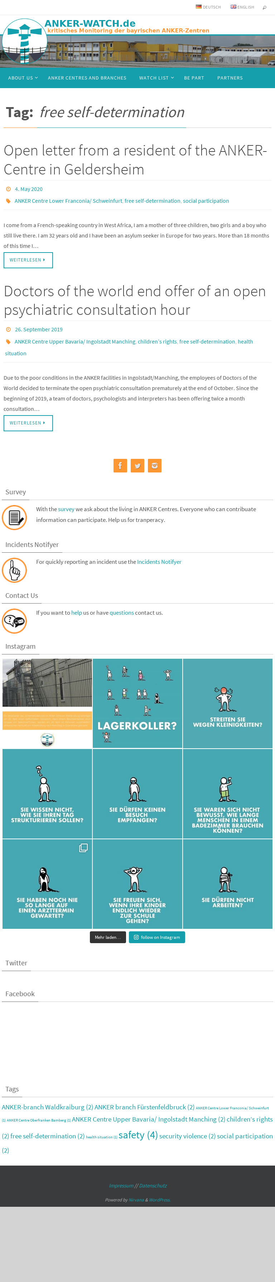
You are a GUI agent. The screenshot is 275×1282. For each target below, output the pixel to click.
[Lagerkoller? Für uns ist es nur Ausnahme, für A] (137, 693)
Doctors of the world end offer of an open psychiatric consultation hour (135, 296)
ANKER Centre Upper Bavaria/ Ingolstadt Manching (75, 334)
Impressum (121, 1175)
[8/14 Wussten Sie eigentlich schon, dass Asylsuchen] (227, 784)
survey (66, 499)
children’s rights (157, 334)
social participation (206, 198)
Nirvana (136, 1190)
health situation (101, 1127)
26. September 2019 (39, 324)
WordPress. (159, 1190)
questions (122, 602)
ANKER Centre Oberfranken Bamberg (39, 1110)
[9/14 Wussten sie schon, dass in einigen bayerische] (137, 784)
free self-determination (152, 198)
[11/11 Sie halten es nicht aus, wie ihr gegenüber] (227, 693)
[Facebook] (120, 456)
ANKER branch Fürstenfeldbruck (145, 1097)
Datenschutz (153, 1175)
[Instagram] (154, 456)
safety (138, 1124)
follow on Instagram (160, 927)
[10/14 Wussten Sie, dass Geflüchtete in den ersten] (47, 784)
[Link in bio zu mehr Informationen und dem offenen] (47, 693)
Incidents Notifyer (159, 552)
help (76, 602)
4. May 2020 (29, 188)
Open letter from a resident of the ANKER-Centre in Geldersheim (135, 159)
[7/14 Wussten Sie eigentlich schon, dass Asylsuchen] (47, 874)
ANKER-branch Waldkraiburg (47, 1097)
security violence (187, 1126)
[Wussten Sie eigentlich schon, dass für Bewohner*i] (227, 874)
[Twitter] (137, 456)
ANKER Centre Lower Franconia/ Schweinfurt (68, 198)
